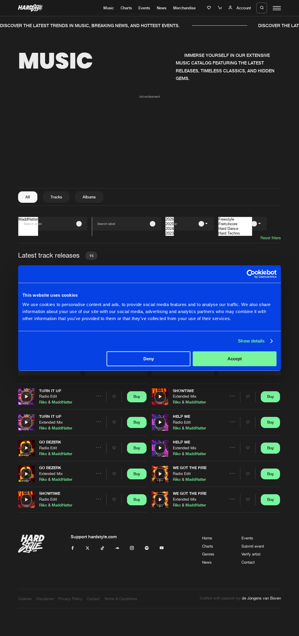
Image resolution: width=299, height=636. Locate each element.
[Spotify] (147, 548)
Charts (126, 8)
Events (144, 8)
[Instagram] (132, 548)
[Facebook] (72, 548)
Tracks (56, 197)
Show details (251, 340)
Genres (208, 554)
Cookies (25, 598)
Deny (148, 358)
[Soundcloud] (117, 548)
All (27, 197)
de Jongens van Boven (261, 598)
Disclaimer (45, 598)
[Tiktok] (102, 548)
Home (207, 538)
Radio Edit (48, 396)
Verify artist (250, 554)
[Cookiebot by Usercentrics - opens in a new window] (251, 274)
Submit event (252, 546)
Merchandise (184, 8)
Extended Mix (51, 422)
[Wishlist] (209, 8)
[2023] (170, 233)
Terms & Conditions (120, 598)
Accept (234, 358)
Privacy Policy (70, 598)
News (161, 8)
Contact (248, 562)
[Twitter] (87, 548)
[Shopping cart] (220, 8)
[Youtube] (162, 548)
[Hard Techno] (235, 233)
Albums (89, 197)
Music (108, 8)
